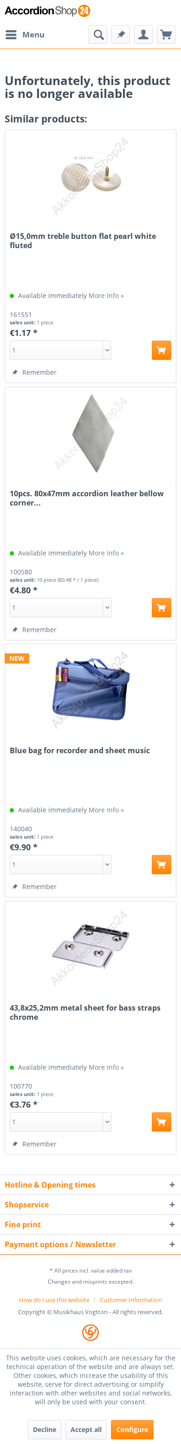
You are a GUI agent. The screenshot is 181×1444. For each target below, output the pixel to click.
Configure (132, 1429)
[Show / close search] (98, 34)
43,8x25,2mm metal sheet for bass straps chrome (85, 1012)
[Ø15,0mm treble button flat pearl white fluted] (90, 176)
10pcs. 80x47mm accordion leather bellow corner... (87, 498)
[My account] (143, 34)
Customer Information (131, 1300)
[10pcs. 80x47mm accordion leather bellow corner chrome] (90, 433)
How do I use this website (54, 1300)
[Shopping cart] (166, 34)
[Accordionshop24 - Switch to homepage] (47, 13)
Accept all (86, 1429)
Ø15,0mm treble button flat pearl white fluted (83, 241)
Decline (44, 1429)
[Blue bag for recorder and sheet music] (90, 690)
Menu (33, 34)
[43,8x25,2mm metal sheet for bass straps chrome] (90, 947)
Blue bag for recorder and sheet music (80, 751)
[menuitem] (24, 34)
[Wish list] (120, 34)
